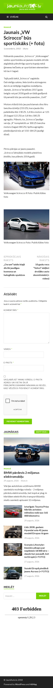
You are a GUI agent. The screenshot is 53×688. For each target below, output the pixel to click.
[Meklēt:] (26, 596)
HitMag (33, 684)
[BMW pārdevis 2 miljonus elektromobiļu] (26, 439)
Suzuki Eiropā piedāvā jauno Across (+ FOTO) (36, 570)
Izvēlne (14, 17)
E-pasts (9, 362)
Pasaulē (7, 27)
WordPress (20, 684)
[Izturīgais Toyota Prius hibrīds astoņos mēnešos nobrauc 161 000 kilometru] (13, 506)
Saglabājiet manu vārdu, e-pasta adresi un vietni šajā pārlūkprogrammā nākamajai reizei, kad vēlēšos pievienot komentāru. (25, 383)
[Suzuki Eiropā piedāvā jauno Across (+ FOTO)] (13, 568)
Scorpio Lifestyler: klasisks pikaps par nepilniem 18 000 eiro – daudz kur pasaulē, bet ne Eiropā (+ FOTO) (36, 550)
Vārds (8, 349)
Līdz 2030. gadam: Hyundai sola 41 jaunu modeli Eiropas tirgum (36, 530)
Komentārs (11, 310)
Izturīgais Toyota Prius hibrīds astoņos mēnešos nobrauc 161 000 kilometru (36, 511)
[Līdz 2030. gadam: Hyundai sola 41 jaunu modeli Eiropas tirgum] (13, 527)
